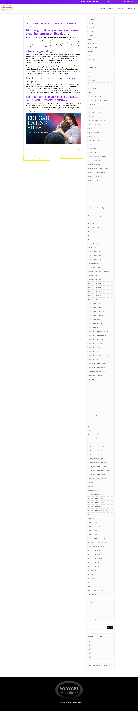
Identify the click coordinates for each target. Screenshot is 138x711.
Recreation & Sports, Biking (95, 458)
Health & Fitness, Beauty (94, 275)
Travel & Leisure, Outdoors (95, 558)
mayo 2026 (91, 32)
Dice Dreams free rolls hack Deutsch (98, 196)
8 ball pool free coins (93, 88)
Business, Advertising (94, 124)
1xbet (89, 76)
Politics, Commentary (93, 435)
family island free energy (95, 216)
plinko (90, 431)
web (89, 586)
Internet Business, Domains (95, 343)
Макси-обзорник (92, 594)
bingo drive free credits (94, 112)
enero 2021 (91, 59)
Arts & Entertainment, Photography (97, 100)
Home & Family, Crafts (94, 303)
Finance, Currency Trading (95, 228)
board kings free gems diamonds (97, 120)
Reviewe (90, 482)
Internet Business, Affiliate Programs (98, 331)
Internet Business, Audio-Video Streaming (99, 335)
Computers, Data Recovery (95, 176)
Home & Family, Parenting (95, 323)
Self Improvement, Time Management (98, 510)
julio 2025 (90, 55)
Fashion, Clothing (92, 220)
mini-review (91, 383)
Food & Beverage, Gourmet (95, 259)
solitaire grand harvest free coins (97, 538)
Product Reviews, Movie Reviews (96, 451)
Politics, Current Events (94, 439)
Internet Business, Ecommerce (96, 351)
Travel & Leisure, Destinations (96, 554)
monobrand (91, 399)
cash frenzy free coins (94, 140)
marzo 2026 (91, 39)
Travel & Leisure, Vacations (95, 566)
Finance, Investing (93, 236)
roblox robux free (93, 490)
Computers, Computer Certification (97, 172)
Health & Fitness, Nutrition (95, 295)
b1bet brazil (91, 104)
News (89, 423)
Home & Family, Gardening (95, 307)
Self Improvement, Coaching (95, 498)
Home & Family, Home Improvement (97, 311)
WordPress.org (92, 619)
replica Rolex (91, 641)
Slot (89, 514)
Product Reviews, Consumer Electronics (98, 447)
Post (89, 443)
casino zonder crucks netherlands (97, 156)
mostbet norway (92, 415)
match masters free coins (95, 375)
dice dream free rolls (93, 192)
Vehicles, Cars (92, 578)
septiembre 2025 (92, 47)
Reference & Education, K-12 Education (98, 470)
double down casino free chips (96, 208)
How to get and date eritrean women (71, 157)
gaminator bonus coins (94, 267)
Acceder (90, 607)
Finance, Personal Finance (95, 243)
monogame (91, 407)
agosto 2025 (91, 51)
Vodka (89, 582)
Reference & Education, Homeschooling (98, 466)
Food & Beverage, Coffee (94, 251)
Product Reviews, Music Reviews (96, 455)
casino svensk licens (93, 152)
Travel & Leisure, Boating (94, 550)
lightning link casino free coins (96, 371)
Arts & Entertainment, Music (95, 96)
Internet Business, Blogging (95, 339)
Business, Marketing (93, 132)
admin (29, 149)
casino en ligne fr (93, 148)
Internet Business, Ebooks (95, 347)
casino (90, 144)
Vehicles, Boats (92, 574)
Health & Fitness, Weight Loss (96, 299)
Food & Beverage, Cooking (95, 255)
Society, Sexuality (92, 530)
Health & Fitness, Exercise (95, 287)
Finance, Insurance (93, 232)
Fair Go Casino (92, 212)
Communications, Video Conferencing (98, 168)
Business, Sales (92, 136)
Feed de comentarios (93, 615)
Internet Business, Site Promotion (97, 363)
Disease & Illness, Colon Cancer (96, 204)
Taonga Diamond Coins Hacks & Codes (98, 542)
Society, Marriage (92, 522)
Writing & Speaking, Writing (95, 590)
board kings (91, 116)
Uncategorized (92, 570)
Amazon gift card (92, 92)
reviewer (90, 486)
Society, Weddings (93, 534)
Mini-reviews (91, 387)
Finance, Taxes (92, 247)
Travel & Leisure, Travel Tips (95, 562)
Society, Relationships (94, 526)
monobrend (91, 403)
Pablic (89, 427)
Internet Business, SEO (94, 359)
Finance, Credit (92, 224)
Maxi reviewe (91, 379)
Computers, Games (93, 180)
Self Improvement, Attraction (96, 494)
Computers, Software (93, 188)
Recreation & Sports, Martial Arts (97, 462)
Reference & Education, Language (97, 474)
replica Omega (92, 653)
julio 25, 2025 (29, 19)
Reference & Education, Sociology (97, 478)
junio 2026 (91, 28)
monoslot (90, 411)
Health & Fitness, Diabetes (95, 283)
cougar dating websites (37, 103)
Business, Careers (93, 128)
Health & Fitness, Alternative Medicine (98, 271)
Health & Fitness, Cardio (94, 279)
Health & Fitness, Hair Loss (95, 291)
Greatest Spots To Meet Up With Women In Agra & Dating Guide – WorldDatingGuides (37, 158)
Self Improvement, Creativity (95, 502)
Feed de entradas (93, 611)
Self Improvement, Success (95, 506)
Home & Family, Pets (93, 327)
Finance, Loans (92, 240)
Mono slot (91, 395)
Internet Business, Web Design (96, 367)
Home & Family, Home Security (96, 315)
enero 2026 (91, 43)
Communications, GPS (94, 164)
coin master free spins (94, 160)
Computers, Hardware (94, 184)
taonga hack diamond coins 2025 (97, 546)
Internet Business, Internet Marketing (98, 355)
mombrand (91, 391)
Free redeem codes (93, 263)
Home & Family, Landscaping (95, 319)
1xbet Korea (91, 80)
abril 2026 (91, 36)
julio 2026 (90, 24)
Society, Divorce (92, 518)
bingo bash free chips (94, 108)
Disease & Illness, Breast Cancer (96, 200)
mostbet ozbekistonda (94, 419)
